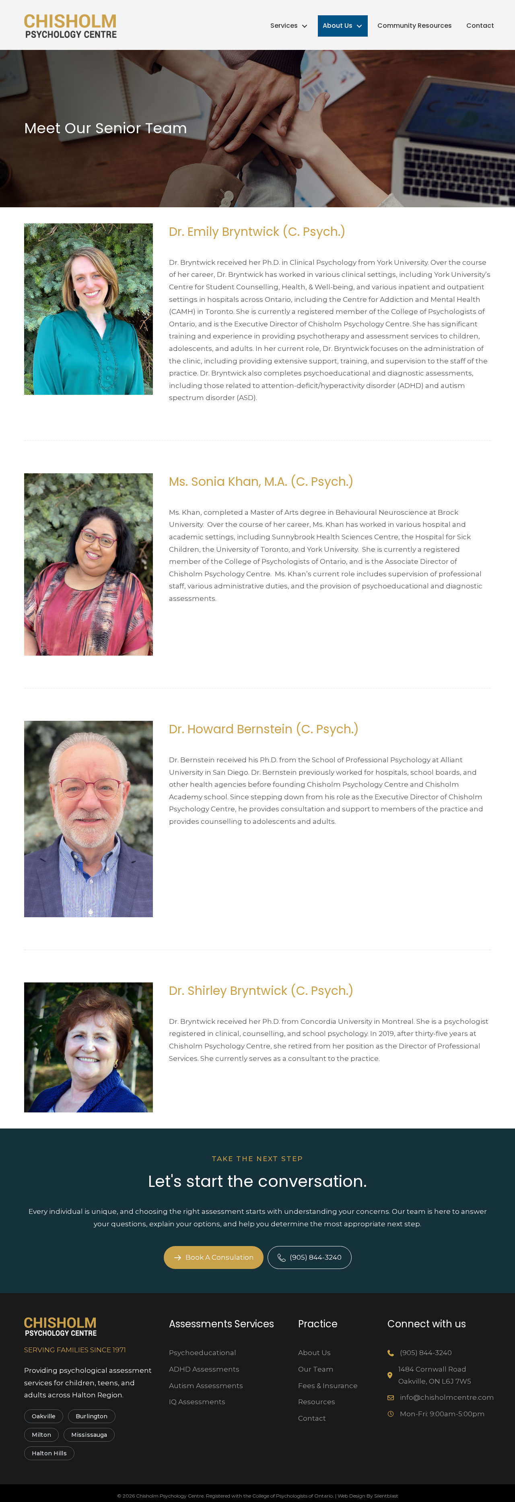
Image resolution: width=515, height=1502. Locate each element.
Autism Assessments (206, 1386)
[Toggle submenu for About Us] (359, 26)
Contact (312, 1418)
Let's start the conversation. (257, 1181)
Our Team (316, 1369)
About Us (314, 1353)
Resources (316, 1402)
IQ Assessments (197, 1402)
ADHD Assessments (204, 1369)
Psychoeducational (202, 1353)
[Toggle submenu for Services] (304, 26)
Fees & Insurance (328, 1386)
